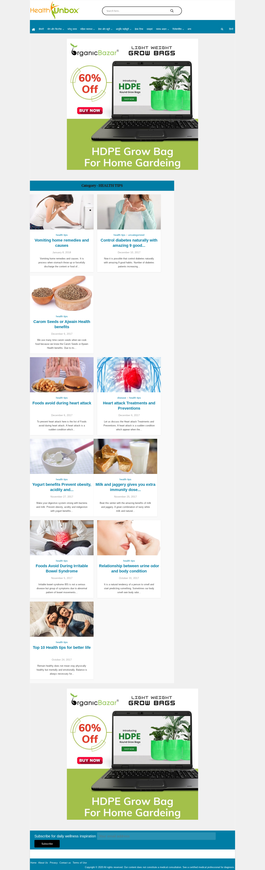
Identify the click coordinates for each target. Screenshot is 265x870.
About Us (43, 862)
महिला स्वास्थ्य (86, 29)
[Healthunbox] (55, 10)
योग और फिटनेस (54, 29)
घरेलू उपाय (72, 29)
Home (33, 862)
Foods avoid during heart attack (61, 403)
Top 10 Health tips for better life (62, 647)
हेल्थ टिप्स (139, 29)
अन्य (189, 29)
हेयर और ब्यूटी (104, 29)
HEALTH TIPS (62, 234)
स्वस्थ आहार (161, 29)
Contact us (65, 862)
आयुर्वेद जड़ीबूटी (122, 29)
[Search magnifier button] (172, 10)
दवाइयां (150, 29)
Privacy (54, 862)
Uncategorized (136, 234)
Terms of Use (80, 862)
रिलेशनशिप (177, 29)
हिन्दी (231, 29)
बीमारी (41, 29)
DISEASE (121, 397)
